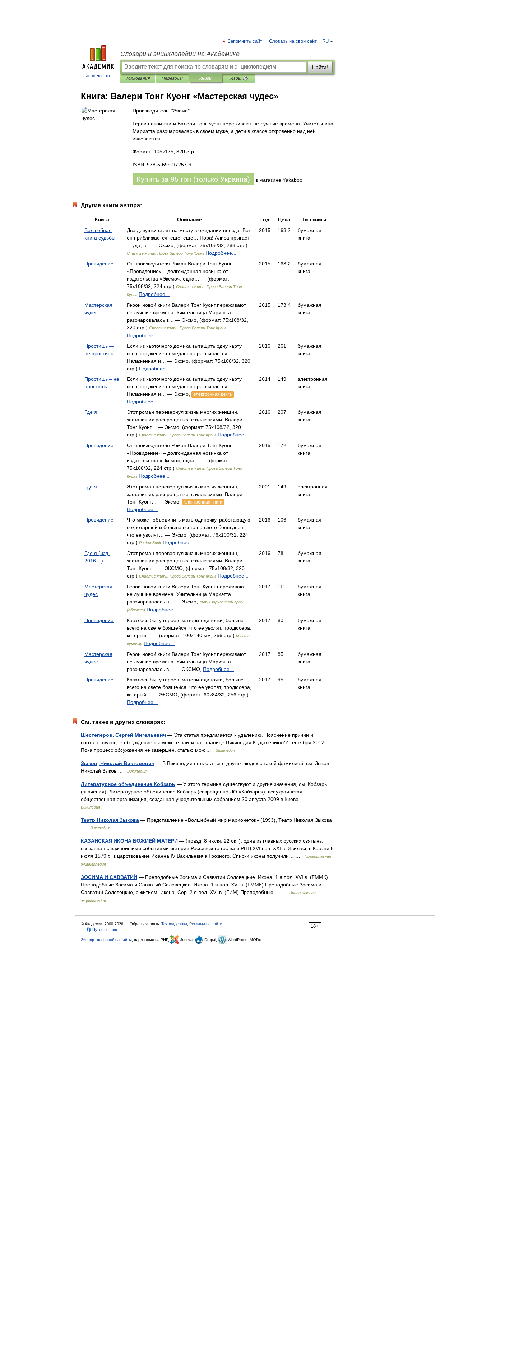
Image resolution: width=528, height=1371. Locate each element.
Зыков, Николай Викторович (117, 763)
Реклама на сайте (205, 924)
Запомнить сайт (245, 41)
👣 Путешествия (101, 929)
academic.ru (98, 75)
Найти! (320, 67)
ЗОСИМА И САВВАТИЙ (109, 877)
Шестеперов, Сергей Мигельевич (123, 735)
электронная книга (213, 394)
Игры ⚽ (239, 78)
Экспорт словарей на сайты (106, 939)
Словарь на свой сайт (293, 41)
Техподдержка (174, 924)
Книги (205, 78)
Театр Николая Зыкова (110, 820)
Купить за (193, 179)
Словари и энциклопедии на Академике (180, 53)
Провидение (99, 264)
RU (325, 41)
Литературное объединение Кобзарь (128, 784)
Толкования (138, 78)
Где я (90, 412)
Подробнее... (220, 253)
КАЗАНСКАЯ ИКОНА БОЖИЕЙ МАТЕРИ (129, 841)
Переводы (172, 78)
